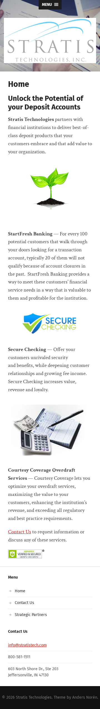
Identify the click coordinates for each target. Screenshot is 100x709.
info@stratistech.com (27, 645)
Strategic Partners (31, 614)
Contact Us (19, 531)
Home (20, 591)
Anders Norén (84, 697)
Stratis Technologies (34, 697)
